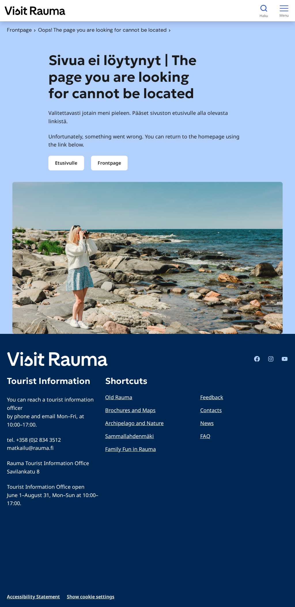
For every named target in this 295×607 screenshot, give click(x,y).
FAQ (205, 436)
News (207, 423)
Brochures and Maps (130, 410)
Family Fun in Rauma (130, 449)
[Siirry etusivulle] (35, 10)
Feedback (211, 397)
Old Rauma (118, 397)
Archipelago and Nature (134, 423)
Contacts (211, 410)
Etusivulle (66, 163)
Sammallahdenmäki (129, 436)
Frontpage (19, 29)
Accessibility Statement (33, 596)
